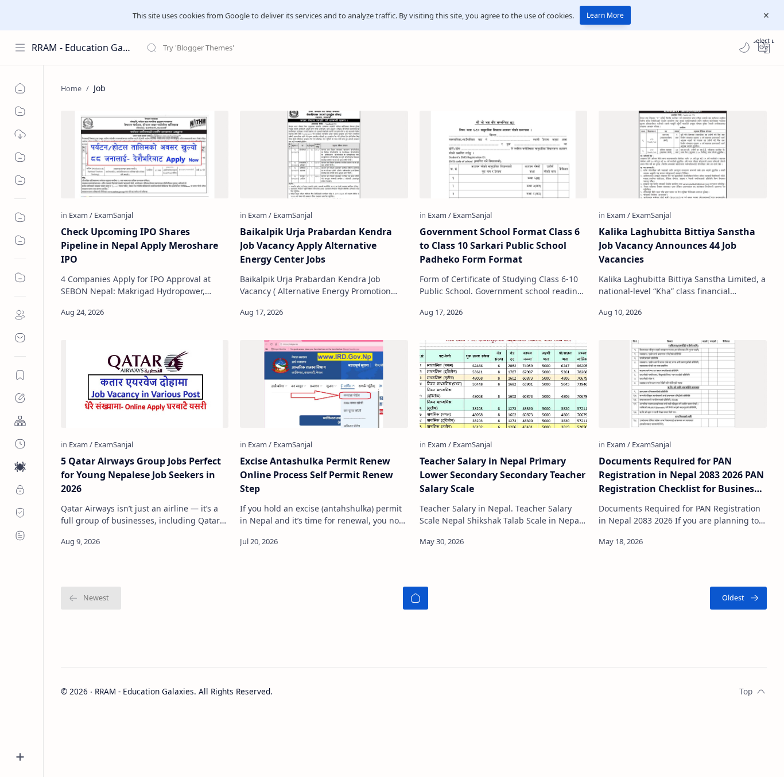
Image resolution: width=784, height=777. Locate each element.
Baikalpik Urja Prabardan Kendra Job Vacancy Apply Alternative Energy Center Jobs (316, 245)
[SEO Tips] (20, 180)
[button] (744, 47)
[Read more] (209, 312)
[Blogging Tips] (20, 157)
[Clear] (327, 48)
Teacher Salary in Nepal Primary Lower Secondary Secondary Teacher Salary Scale (502, 475)
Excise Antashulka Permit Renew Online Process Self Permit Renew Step (316, 475)
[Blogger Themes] (20, 134)
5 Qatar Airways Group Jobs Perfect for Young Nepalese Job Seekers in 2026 (141, 475)
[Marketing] (20, 217)
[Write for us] (20, 397)
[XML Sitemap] (20, 443)
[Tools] (20, 111)
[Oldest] (738, 598)
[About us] (20, 314)
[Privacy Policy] (20, 489)
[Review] (20, 240)
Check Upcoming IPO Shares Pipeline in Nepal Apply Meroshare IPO (139, 245)
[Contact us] (20, 337)
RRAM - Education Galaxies (82, 47)
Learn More (605, 15)
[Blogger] (20, 277)
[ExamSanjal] (113, 215)
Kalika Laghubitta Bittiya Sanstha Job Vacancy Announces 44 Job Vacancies (677, 245)
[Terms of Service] (20, 535)
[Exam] (80, 215)
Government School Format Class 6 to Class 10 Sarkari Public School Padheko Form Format (500, 245)
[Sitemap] (20, 420)
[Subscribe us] (20, 375)
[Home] (20, 88)
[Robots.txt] (20, 466)
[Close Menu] (766, 15)
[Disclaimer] (20, 512)
